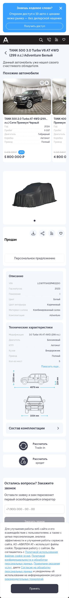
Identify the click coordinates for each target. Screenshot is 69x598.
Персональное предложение (34, 258)
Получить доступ (34, 26)
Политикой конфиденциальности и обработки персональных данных (26, 559)
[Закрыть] (61, 8)
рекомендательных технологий (24, 579)
